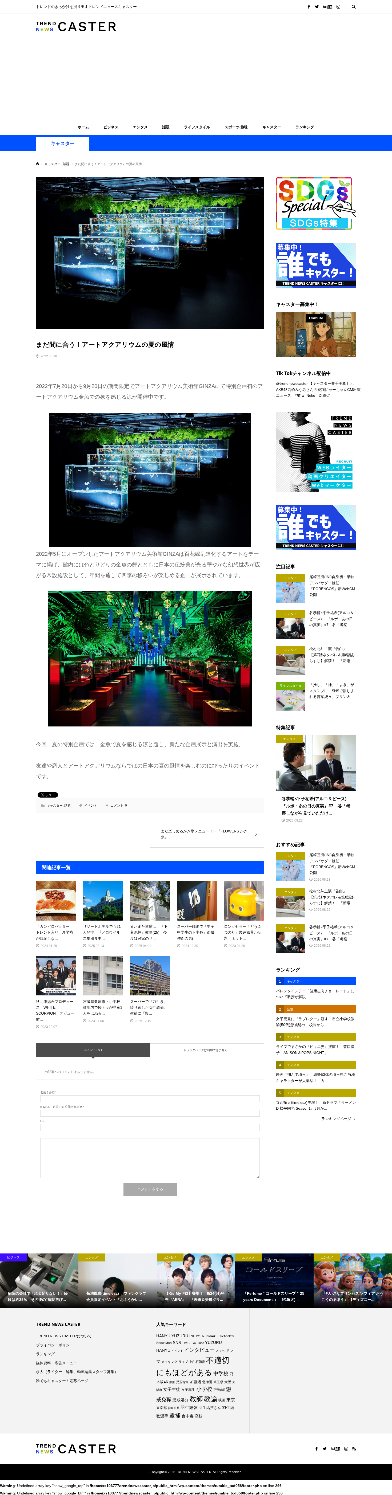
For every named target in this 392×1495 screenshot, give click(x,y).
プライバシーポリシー (54, 1345)
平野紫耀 (219, 1389)
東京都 (161, 1408)
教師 (196, 1399)
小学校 (204, 1389)
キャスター (271, 127)
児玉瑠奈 (182, 1382)
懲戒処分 (181, 1400)
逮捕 (175, 1415)
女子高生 (188, 1390)
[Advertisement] (196, 79)
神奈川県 (173, 1408)
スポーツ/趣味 (236, 127)
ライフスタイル (197, 127)
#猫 (298, 395)
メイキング (169, 1361)
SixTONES (226, 1336)
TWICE (186, 1343)
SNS (177, 1342)
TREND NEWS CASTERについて (64, 1336)
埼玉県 (218, 1382)
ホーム (83, 127)
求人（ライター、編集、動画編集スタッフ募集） (77, 1372)
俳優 (172, 1382)
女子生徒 (171, 1389)
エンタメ (140, 127)
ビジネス (110, 127)
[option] (39, 1280)
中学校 (221, 1373)
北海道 (207, 1382)
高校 (199, 1416)
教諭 (210, 1399)
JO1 (198, 1336)
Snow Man (164, 1343)
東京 (230, 1400)
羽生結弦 (189, 1407)
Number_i (210, 1336)
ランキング (304, 127)
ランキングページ (336, 1119)
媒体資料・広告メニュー (56, 1363)
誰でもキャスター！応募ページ (62, 1381)
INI (191, 1336)
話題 (166, 127)
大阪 (227, 1382)
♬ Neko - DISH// (316, 395)
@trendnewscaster (292, 383)
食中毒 (188, 1416)
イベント (90, 805)
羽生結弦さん (210, 1408)
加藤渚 (195, 1382)
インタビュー (199, 1350)
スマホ (220, 1350)
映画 (221, 1400)
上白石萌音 (197, 1362)
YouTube (198, 1343)
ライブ (183, 1362)
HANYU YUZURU (172, 1336)
